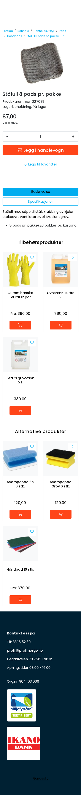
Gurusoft (40, 778)
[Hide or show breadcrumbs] (63, 36)
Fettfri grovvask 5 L (20, 380)
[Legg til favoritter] (32, 257)
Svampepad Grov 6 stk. (60, 484)
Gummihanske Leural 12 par (20, 295)
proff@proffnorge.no (25, 650)
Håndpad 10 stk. (20, 569)
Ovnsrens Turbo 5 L (61, 295)
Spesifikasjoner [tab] (40, 201)
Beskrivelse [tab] (40, 191)
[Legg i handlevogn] (20, 325)
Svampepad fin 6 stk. (20, 484)
